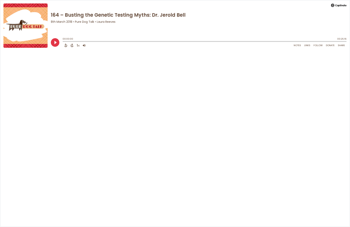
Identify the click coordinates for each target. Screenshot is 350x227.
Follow (318, 45)
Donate (330, 45)
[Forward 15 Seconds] (72, 45)
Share (341, 45)
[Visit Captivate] (339, 6)
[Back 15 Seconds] (66, 45)
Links (307, 45)
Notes (297, 45)
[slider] (63, 42)
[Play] (55, 42)
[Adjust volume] (84, 45)
